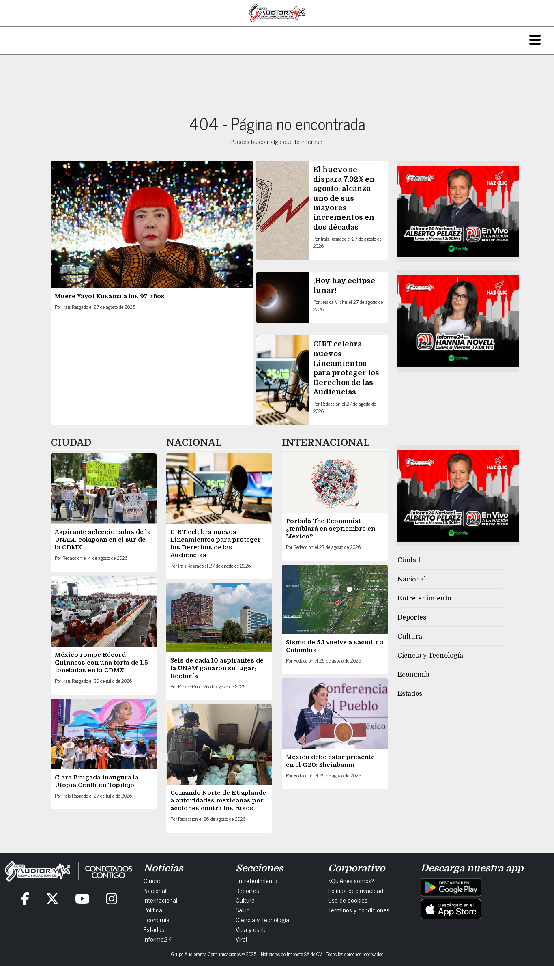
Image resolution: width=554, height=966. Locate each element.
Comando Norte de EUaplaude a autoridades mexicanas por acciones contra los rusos (218, 800)
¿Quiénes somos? (351, 880)
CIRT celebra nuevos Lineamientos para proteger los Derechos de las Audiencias (215, 543)
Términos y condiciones (358, 909)
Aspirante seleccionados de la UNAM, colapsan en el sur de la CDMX (103, 539)
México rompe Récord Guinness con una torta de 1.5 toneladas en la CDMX (101, 662)
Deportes (411, 617)
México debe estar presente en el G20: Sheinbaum (330, 760)
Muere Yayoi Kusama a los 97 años (110, 296)
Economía (413, 674)
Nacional (411, 579)
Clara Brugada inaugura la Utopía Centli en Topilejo (97, 781)
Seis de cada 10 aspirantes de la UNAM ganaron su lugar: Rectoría (217, 668)
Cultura (409, 636)
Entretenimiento (424, 598)
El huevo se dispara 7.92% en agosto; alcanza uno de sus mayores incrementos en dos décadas (344, 198)
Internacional (160, 900)
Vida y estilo (251, 929)
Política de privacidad (355, 890)
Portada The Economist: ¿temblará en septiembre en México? (330, 528)
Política (153, 909)
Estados (409, 693)
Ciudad (408, 560)
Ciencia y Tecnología (430, 655)
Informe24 (158, 939)
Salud (243, 909)
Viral (241, 939)
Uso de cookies (347, 900)
